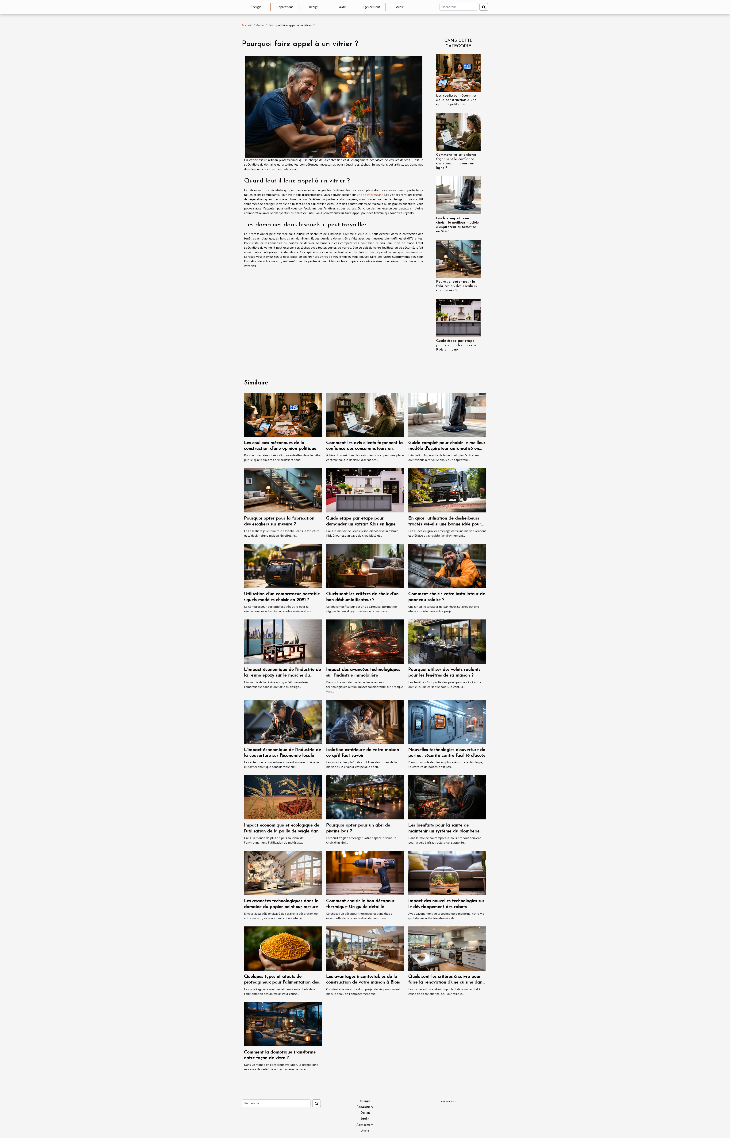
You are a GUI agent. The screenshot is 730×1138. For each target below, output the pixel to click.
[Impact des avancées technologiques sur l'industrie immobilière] (365, 641)
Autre (400, 7)
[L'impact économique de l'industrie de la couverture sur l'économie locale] (283, 721)
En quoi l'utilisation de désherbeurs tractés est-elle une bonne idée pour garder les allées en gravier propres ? (446, 524)
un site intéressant (370, 194)
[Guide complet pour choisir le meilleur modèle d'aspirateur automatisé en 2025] (458, 195)
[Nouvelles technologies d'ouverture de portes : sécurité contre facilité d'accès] (447, 721)
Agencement (371, 7)
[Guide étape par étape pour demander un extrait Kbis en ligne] (458, 317)
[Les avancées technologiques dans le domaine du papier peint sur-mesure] (283, 872)
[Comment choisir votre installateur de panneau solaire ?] (447, 565)
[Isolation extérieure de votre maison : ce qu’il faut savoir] (365, 721)
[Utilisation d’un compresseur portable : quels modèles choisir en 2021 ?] (283, 565)
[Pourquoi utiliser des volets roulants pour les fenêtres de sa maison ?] (447, 641)
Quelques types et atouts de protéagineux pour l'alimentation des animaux (281, 982)
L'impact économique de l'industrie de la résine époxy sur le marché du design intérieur (282, 675)
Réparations (285, 7)
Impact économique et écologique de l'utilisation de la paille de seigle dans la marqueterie (282, 831)
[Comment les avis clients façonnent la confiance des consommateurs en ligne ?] (458, 131)
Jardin (342, 7)
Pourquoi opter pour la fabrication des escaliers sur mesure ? (456, 286)
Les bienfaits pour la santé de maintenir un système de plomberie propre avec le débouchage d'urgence (446, 831)
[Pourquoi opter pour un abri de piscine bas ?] (365, 797)
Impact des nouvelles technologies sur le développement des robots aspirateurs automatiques (446, 907)
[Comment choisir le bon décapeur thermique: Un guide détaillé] (365, 872)
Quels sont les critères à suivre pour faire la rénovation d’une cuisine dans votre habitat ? (446, 982)
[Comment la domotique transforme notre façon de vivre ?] (283, 1023)
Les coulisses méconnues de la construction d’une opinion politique (456, 100)
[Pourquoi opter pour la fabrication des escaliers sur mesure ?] (458, 258)
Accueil (247, 25)
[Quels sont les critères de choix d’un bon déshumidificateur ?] (365, 565)
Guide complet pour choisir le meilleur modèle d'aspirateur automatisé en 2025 (446, 449)
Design (313, 7)
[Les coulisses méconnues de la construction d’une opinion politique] (458, 72)
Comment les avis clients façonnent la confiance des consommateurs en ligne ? (364, 449)
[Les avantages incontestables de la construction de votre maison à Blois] (365, 948)
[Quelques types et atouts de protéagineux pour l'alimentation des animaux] (283, 948)
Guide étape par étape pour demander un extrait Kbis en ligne (458, 345)
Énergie (256, 7)
